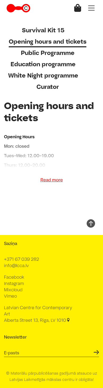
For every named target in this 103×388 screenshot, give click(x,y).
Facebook (14, 277)
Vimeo (10, 296)
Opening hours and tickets (47, 41)
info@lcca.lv (16, 265)
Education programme (43, 64)
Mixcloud (13, 289)
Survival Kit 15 (43, 30)
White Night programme (43, 75)
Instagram (14, 283)
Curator (47, 86)
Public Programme (47, 53)
